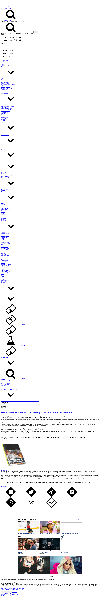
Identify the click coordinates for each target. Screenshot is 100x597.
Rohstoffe (3, 276)
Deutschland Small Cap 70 (6, 108)
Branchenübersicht (5, 135)
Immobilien (3, 256)
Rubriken (3, 78)
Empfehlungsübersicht (5, 87)
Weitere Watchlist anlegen (6, 380)
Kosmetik (3, 263)
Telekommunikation (5, 280)
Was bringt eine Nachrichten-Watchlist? (9, 386)
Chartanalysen (4, 89)
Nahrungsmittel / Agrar (5, 271)
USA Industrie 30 (4, 112)
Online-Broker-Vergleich (6, 177)
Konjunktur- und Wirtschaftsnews (8, 84)
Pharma (2, 275)
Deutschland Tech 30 (5, 111)
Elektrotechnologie (5, 242)
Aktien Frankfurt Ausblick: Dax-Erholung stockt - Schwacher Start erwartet (36, 413)
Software (2, 277)
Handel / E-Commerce (5, 252)
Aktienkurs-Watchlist (5, 383)
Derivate (23, 335)
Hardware (3, 253)
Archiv (2, 149)
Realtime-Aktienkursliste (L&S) (7, 175)
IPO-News (3, 90)
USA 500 (3, 113)
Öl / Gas (2, 274)
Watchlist (23, 378)
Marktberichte (4, 85)
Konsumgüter (3, 261)
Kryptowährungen (4, 357)
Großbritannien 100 (5, 117)
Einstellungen (3, 385)
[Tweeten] (31, 496)
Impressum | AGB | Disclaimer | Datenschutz (10, 594)
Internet (2, 259)
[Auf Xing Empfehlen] (51, 496)
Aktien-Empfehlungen (14, 589)
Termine (2, 92)
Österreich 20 (3, 119)
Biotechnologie (4, 237)
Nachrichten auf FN (5, 65)
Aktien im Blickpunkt (5, 79)
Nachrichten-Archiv (8, 590)
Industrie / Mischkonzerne (6, 258)
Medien (2, 146)
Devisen (22, 356)
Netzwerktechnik (4, 272)
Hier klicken (3, 486)
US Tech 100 (3, 114)
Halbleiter (3, 250)
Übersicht (3, 190)
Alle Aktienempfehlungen (6, 88)
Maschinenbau (4, 267)
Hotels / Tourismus (5, 255)
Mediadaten (14, 592)
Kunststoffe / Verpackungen (7, 264)
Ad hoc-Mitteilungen (5, 6)
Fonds (22, 314)
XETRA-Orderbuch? (5, 191)
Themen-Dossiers (4, 93)
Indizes (2, 104)
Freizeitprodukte (4, 247)
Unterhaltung (3, 281)
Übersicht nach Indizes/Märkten (7, 106)
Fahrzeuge (3, 244)
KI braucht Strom (4, 470)
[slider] (3, 408)
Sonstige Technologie (5, 279)
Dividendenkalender (5, 176)
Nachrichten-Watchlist (5, 382)
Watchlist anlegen (4, 388)
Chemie (2, 238)
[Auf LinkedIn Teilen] (72, 496)
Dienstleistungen (4, 239)
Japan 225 (3, 120)
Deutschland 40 (4, 107)
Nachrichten (3, 63)
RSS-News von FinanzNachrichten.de (9, 595)
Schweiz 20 (3, 118)
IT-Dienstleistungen (5, 260)
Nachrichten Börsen (5, 589)
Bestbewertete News (5, 82)
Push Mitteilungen (4, 402)
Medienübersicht (4, 148)
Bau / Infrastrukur (4, 234)
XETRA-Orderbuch (5, 189)
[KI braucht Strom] (13, 469)
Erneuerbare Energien (5, 243)
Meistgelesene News (5, 83)
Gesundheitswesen (5, 248)
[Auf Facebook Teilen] (11, 496)
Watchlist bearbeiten (5, 384)
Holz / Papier (3, 254)
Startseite (2, 61)
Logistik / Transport (5, 265)
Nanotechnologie (4, 270)
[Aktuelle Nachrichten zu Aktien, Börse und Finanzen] (6, 8)
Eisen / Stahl (3, 240)
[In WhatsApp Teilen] (11, 507)
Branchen (3, 133)
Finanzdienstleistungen (5, 245)
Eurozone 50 (3, 116)
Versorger (3, 282)
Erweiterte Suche (5, 60)
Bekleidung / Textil (5, 236)
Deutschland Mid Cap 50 (6, 109)
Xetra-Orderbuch (11, 588)
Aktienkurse (3, 172)
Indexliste (3, 204)
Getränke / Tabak (4, 249)
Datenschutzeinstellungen (6, 592)
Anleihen (23, 324)
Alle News (3, 66)
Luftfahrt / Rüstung (5, 266)
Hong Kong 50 (4, 122)
